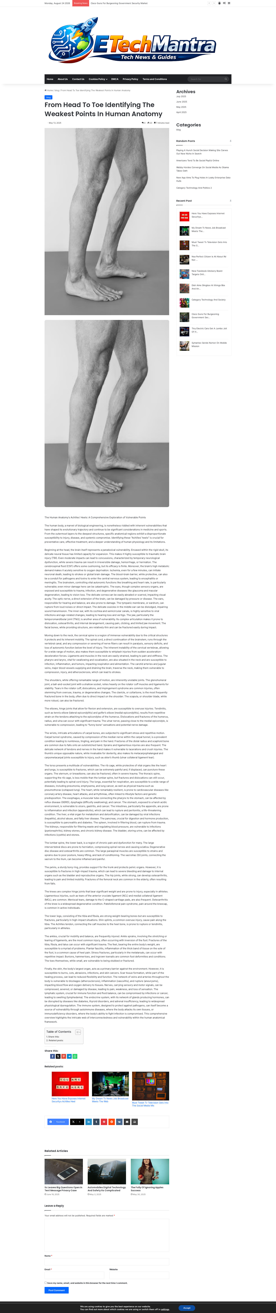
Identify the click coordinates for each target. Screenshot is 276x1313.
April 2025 (181, 112)
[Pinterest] (104, 1122)
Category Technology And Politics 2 (194, 187)
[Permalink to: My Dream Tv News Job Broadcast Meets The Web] (110, 1084)
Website (113, 1269)
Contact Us (78, 79)
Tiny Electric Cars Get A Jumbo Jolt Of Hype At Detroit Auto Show (124, 3)
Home (50, 79)
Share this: (53, 1036)
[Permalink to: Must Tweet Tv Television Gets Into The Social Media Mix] (150, 1086)
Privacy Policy (130, 79)
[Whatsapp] (75, 1056)
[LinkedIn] (88, 1122)
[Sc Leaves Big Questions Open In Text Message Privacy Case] (64, 1171)
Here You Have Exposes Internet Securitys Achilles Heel (68, 1100)
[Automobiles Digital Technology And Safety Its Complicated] (107, 1171)
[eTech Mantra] (132, 40)
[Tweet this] (58, 1056)
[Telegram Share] (69, 1056)
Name (48, 1256)
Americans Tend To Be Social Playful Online (197, 160)
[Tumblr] (96, 1122)
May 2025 (181, 107)
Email (48, 1269)
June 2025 (181, 101)
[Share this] (52, 1056)
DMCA (114, 79)
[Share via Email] (127, 1122)
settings (165, 1309)
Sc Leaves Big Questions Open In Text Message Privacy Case (63, 1189)
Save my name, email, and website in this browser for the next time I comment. (87, 1283)
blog (57, 90)
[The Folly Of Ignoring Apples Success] (150, 1171)
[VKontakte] (119, 1122)
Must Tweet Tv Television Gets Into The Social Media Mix (150, 1104)
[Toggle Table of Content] (76, 1032)
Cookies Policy (97, 79)
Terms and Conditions (155, 79)
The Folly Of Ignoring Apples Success (147, 1189)
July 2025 (181, 96)
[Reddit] (111, 1122)
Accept (186, 1307)
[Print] (134, 1122)
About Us (63, 79)
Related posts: (56, 1040)
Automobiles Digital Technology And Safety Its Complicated (107, 1189)
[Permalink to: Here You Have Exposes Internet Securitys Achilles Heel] (70, 1084)
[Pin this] (63, 1056)
